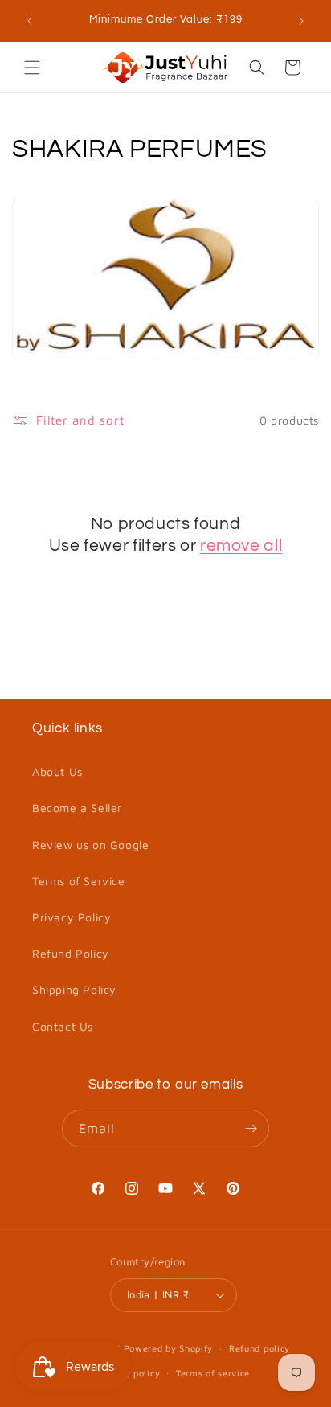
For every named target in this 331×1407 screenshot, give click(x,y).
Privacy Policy (71, 917)
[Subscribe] (250, 1128)
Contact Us (62, 1026)
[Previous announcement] (29, 21)
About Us (57, 771)
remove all (241, 545)
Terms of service (213, 1373)
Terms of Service (78, 881)
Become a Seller (77, 807)
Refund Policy (70, 953)
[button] (32, 67)
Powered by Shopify (169, 1348)
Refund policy (259, 1348)
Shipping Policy (74, 989)
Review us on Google (90, 844)
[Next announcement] (301, 21)
